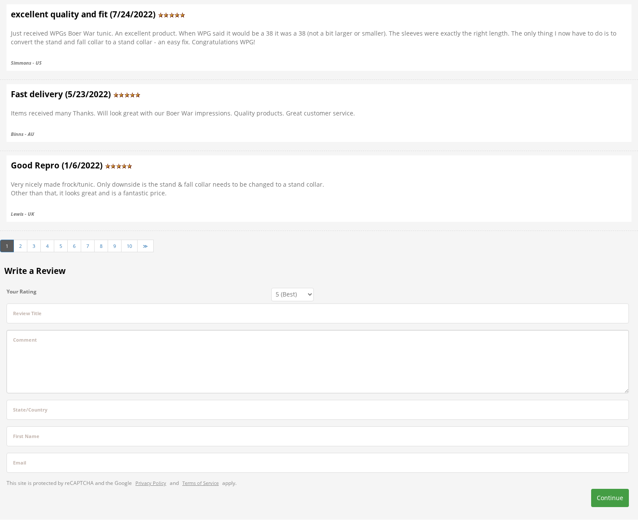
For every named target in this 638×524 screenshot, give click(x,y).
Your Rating (21, 291)
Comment (25, 339)
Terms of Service (200, 483)
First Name (26, 436)
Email (19, 462)
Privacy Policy (150, 483)
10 (129, 246)
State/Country (30, 409)
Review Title (27, 313)
